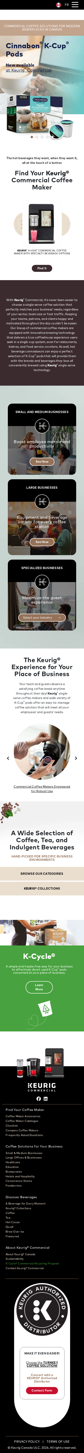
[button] (42, 617)
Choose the (42, 1364)
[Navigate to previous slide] (8, 758)
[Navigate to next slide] (76, 758)
